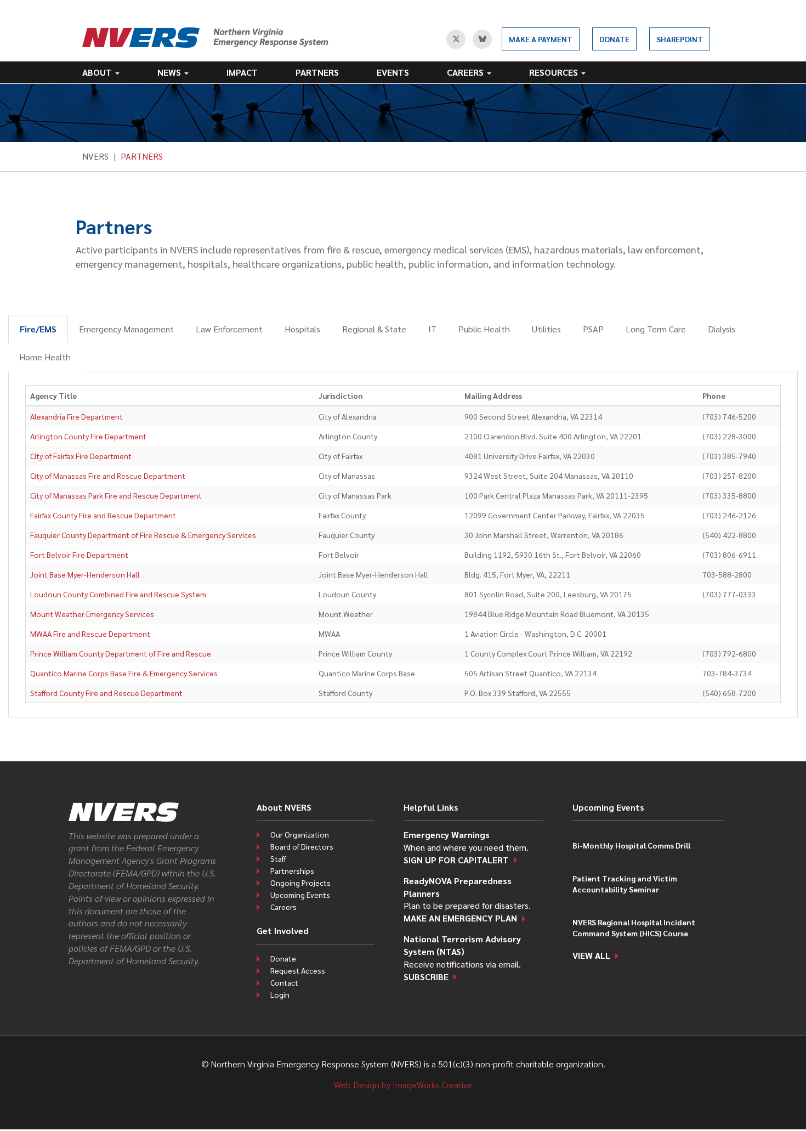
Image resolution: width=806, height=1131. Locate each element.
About (98, 72)
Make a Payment (540, 39)
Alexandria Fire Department (76, 416)
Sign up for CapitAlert (456, 860)
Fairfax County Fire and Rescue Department (103, 515)
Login (280, 994)
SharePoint (679, 39)
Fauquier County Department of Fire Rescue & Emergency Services (143, 535)
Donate (614, 39)
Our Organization (299, 834)
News (170, 72)
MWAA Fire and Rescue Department (90, 633)
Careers (466, 72)
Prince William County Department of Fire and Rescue (120, 653)
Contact (284, 982)
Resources (554, 72)
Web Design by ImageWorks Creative (403, 1084)
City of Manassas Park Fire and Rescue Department (116, 495)
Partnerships (292, 870)
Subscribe (426, 976)
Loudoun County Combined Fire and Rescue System (118, 594)
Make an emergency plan (460, 918)
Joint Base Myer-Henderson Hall (85, 574)
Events (393, 72)
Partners (317, 72)
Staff (278, 858)
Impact (242, 72)
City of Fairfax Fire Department (81, 456)
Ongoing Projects (300, 882)
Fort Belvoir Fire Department (79, 554)
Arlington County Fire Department (88, 436)
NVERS (95, 156)
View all (591, 955)
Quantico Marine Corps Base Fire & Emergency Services (124, 673)
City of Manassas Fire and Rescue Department (107, 475)
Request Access (297, 970)
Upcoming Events (300, 895)
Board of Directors (301, 846)
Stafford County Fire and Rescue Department (106, 693)
